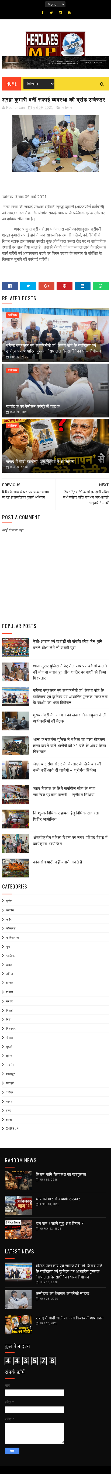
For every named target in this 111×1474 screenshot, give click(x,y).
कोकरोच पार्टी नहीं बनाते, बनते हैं (57, 862)
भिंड (8, 1019)
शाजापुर (10, 1074)
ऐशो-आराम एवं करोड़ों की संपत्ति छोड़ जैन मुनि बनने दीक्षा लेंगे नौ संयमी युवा (68, 644)
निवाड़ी (9, 1010)
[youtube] (69, 12)
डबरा (9, 965)
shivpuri (13, 1128)
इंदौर (9, 901)
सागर (9, 1101)
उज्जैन (10, 910)
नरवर (9, 1001)
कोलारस (11, 928)
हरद (8, 1110)
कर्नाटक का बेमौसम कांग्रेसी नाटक (33, 406)
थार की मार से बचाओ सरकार (58, 1198)
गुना (8, 946)
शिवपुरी (10, 1083)
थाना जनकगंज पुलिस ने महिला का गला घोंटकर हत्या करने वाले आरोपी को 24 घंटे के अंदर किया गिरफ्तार (69, 745)
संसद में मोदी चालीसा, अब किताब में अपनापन (40, 461)
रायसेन (10, 1064)
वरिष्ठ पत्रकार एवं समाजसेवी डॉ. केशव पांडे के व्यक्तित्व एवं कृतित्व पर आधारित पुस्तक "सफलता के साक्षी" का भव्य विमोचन (53, 348)
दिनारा (9, 983)
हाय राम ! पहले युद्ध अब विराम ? (60, 1223)
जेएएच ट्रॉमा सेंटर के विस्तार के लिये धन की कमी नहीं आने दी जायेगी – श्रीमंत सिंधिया (67, 767)
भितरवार (11, 1028)
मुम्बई (9, 1046)
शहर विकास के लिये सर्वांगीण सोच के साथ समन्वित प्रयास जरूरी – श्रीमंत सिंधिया (64, 791)
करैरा (9, 919)
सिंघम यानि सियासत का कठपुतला (61, 1174)
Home (11, 84)
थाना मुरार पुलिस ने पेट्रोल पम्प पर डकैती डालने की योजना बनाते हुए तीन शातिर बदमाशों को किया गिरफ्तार (70, 672)
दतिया (9, 973)
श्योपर (9, 1092)
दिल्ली (9, 992)
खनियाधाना (12, 937)
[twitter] (51, 12)
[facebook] (43, 12)
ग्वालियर (67, 107)
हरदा (9, 1119)
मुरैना (9, 1056)
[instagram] (60, 12)
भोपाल (9, 1037)
